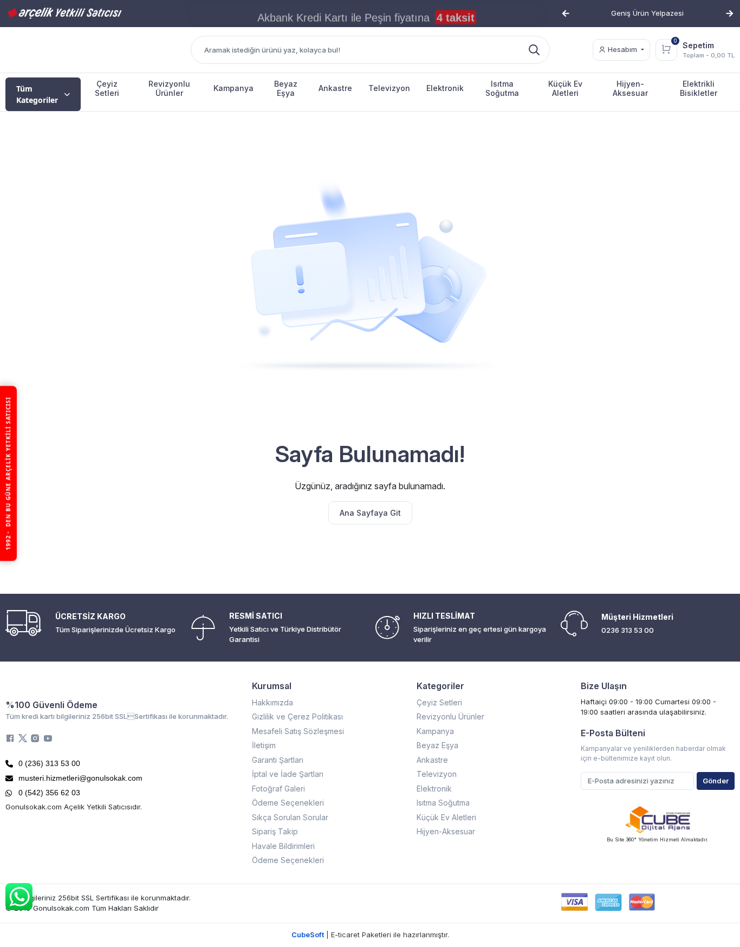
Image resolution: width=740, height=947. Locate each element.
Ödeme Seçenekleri (288, 802)
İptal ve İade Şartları (287, 774)
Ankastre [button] (335, 88)
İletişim (264, 745)
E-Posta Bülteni (613, 733)
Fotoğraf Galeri (278, 788)
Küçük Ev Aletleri (446, 817)
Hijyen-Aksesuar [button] (630, 88)
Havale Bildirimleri (283, 846)
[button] (565, 13)
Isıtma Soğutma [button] (502, 88)
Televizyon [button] (389, 88)
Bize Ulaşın (604, 685)
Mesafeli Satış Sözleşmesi (298, 731)
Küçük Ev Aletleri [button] (565, 88)
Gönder (716, 780)
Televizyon (437, 774)
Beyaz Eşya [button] (285, 88)
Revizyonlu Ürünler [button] (169, 88)
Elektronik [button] (445, 88)
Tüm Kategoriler (37, 94)
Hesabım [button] (622, 49)
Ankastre (432, 759)
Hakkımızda (272, 702)
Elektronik (434, 788)
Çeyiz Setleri (439, 702)
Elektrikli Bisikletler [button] (698, 88)
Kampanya (435, 731)
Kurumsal (271, 685)
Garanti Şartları (277, 759)
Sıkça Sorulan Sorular (290, 817)
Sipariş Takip (275, 831)
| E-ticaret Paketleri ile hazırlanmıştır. (370, 934)
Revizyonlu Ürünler (450, 716)
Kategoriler (440, 685)
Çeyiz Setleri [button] (107, 88)
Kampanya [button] (233, 88)
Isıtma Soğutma (443, 802)
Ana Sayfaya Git (370, 512)
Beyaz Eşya (437, 745)
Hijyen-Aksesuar (446, 831)
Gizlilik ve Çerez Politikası (297, 716)
